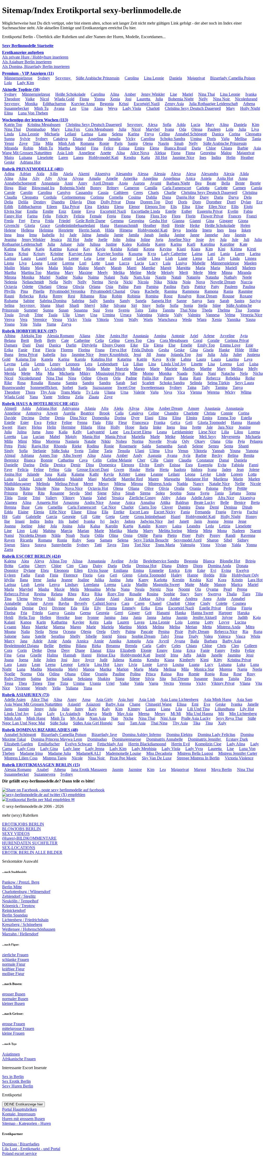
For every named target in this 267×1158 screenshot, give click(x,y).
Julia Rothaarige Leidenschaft (213, 103)
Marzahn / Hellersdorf (20, 934)
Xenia (115, 99)
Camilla (150, 188)
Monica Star (204, 669)
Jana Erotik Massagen (89, 769)
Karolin (111, 526)
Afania (90, 408)
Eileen (52, 206)
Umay (80, 315)
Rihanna (87, 296)
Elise (199, 206)
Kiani (181, 249)
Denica (59, 465)
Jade (73, 235)
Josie (200, 239)
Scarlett (148, 383)
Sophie (169, 594)
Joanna (10, 526)
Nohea (121, 441)
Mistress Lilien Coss (21, 758)
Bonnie (47, 460)
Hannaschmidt (126, 225)
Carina (24, 565)
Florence (70, 575)
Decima (27, 418)
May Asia (125, 713)
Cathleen (121, 192)
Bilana (81, 645)
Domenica (107, 465)
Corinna (97, 197)
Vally (178, 315)
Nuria (84, 535)
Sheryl (89, 305)
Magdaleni (56, 479)
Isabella (48, 235)
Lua (24, 436)
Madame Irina (31, 753)
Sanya (197, 300)
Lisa (211, 364)
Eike (134, 345)
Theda (207, 310)
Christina (249, 192)
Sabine (28, 300)
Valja (225, 138)
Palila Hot (150, 378)
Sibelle (91, 636)
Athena (249, 103)
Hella (149, 469)
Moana (10, 631)
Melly (253, 368)
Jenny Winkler (153, 94)
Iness (171, 427)
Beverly (80, 603)
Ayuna (179, 641)
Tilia (36, 143)
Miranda (11, 148)
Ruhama (11, 300)
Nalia (25, 631)
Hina (101, 427)
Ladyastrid (96, 432)
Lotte (96, 263)
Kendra (130, 157)
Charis (153, 192)
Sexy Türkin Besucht (151, 540)
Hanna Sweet (202, 612)
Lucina (240, 622)
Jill (148, 354)
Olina (113, 535)
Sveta (78, 450)
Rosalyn (184, 296)
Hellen (45, 617)
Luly (36, 368)
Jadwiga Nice (151, 521)
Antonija (133, 641)
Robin (28, 148)
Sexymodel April (188, 540)
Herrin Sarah (90, 230)
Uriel (110, 683)
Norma (26, 674)
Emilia (32, 211)
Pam (137, 286)
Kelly (77, 432)
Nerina (97, 282)
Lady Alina (236, 744)
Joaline (83, 580)
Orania (195, 488)
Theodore (12, 99)
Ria (245, 631)
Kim (255, 124)
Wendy (41, 688)
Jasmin (240, 235)
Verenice (40, 319)
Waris (148, 319)
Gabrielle (33, 516)
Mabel (55, 436)
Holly (115, 427)
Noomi (184, 589)
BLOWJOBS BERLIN (21, 829)
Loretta (10, 436)
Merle (198, 272)
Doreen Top (150, 202)
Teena (251, 493)
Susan (64, 310)
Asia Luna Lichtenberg (179, 699)
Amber (130, 94)
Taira (139, 310)
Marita (132, 530)
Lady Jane (71, 748)
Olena (148, 143)
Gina (210, 220)
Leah (25, 584)
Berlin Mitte (12, 887)
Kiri (209, 580)
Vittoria (102, 319)
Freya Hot (118, 350)
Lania (225, 253)
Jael (171, 521)
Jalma (86, 235)
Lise (173, 94)
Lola (8, 82)
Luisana (25, 157)
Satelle (40, 636)
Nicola (143, 282)
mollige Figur (13, 973)
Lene (100, 258)
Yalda (236, 545)
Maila (90, 368)
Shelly (75, 636)
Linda (9, 134)
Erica (191, 650)
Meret (88, 483)
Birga (8, 188)
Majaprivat (196, 78)
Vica (181, 392)
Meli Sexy (207, 436)
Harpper (225, 612)
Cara (125, 603)
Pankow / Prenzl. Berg (20, 882)
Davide (10, 418)
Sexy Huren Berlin (17, 1086)
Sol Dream (180, 678)
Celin (97, 460)
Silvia (149, 678)
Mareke (41, 627)
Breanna (113, 645)
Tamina (221, 387)
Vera (23, 319)
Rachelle (152, 291)
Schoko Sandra (172, 138)
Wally (133, 319)
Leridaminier (182, 432)
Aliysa (134, 408)
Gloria (30, 225)
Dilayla (76, 202)
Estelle (170, 211)
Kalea (127, 244)
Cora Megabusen (99, 129)
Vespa (57, 319)
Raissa (166, 674)
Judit (103, 660)
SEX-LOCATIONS (18, 847)
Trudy (193, 636)
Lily (221, 258)
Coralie (214, 340)
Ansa (86, 699)
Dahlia (151, 197)
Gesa (21, 655)
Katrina (56, 249)
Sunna (9, 138)
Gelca (175, 422)
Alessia (160, 173)
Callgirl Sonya (104, 603)
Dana (166, 197)
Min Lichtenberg (243, 713)
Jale (210, 427)
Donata (242, 565)
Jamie (118, 235)
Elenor (134, 206)
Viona (205, 545)
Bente (240, 183)
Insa (183, 427)
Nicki (127, 282)
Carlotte (221, 188)
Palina (123, 286)
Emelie (186, 345)
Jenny (39, 709)
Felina (231, 608)
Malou (226, 153)
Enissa (124, 148)
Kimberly (187, 660)
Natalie (90, 441)
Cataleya (60, 138)
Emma (111, 608)
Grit (148, 612)
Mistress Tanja (54, 758)
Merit (183, 272)
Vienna (196, 392)
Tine (51, 683)
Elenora (127, 465)
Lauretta (144, 99)
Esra (189, 465)
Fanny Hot (13, 216)
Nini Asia (168, 718)
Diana (78, 138)
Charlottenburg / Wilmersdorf (26, 891)
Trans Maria (71, 392)
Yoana (9, 324)
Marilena (220, 479)
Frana (100, 350)
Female (96, 216)
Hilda (109, 230)
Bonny (95, 188)
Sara (211, 300)
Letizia (224, 526)
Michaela (51, 134)
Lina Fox (72, 129)
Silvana (120, 305)
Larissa (87, 134)
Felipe (67, 422)
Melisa (174, 627)
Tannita (168, 310)
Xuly (222, 723)
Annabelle (12, 603)
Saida (146, 446)
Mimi (22, 441)
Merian (191, 627)
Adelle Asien (202, 498)
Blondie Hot (230, 561)
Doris (211, 138)
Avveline (227, 335)
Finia (54, 575)
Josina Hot (13, 474)
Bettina (65, 645)
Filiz (109, 422)
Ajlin (54, 173)
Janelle (216, 655)
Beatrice (87, 413)
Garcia (51, 516)
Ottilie (143, 535)
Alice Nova (139, 153)
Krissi (124, 103)
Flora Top (158, 216)
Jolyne (227, 617)
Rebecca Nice (225, 631)
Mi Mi (176, 713)
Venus (183, 450)
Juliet (237, 354)
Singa (121, 636)
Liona (9, 263)
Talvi (165, 636)
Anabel (42, 769)
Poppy (215, 535)
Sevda (74, 493)
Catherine (82, 340)
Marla (9, 589)
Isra (63, 354)
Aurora (139, 183)
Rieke (77, 446)
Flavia (50, 350)
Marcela (122, 368)
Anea (207, 598)
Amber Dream (171, 408)
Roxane (246, 296)
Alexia (228, 173)
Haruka (243, 612)
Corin (22, 650)
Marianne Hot (196, 479)
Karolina (208, 244)
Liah (169, 258)
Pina (24, 291)
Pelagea (256, 441)
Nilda (55, 535)
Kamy (143, 580)
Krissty (39, 253)
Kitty (218, 660)
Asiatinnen (11, 1054)
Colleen (250, 645)
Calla (119, 413)
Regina (40, 594)
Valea (208, 636)
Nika (158, 282)
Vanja (153, 683)
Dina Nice (78, 418)
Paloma (212, 488)
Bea (198, 183)
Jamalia (114, 138)
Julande (33, 474)
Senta (228, 446)
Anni (68, 183)
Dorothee (214, 202)
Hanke (224, 350)
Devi (43, 608)
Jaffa (187, 655)
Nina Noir (222, 99)
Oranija (101, 674)
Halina (52, 655)
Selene (197, 446)
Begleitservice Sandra (161, 561)
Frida (49, 220)
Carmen (239, 188)
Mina (36, 441)
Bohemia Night (180, 99)
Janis (198, 521)
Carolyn (63, 192)
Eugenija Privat (209, 211)
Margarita (172, 479)
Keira (94, 622)
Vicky (131, 138)
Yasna (251, 319)
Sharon (213, 540)
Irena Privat (28, 354)
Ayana (59, 108)
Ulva (169, 450)
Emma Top (226, 418)
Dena (51, 650)
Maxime (85, 272)
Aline (100, 335)
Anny (82, 183)
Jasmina (234, 655)
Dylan (246, 202)
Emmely (129, 608)
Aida (40, 173)
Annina (160, 335)
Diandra (58, 202)
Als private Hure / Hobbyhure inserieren (35, 57)
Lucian (38, 436)
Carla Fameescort (176, 188)
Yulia (37, 324)
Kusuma (135, 253)
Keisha (116, 249)
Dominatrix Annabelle (164, 739)
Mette (26, 373)
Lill (210, 258)
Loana (37, 263)
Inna (7, 235)
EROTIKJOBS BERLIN (23, 824)
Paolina (170, 286)
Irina (174, 655)
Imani (20, 521)
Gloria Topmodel (212, 422)
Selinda (196, 383)
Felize (250, 650)
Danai (224, 460)
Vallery (51, 498)
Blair (23, 188)
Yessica (118, 498)
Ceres (138, 192)
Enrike (118, 512)
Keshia (195, 580)
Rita (41, 493)
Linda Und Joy (173, 364)
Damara (10, 345)
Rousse (228, 296)
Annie (99, 641)
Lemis (39, 364)
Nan (114, 718)
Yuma (51, 324)
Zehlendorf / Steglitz (19, 896)
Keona (148, 249)
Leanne (157, 474)
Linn (21, 530)
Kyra (152, 253)
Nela (244, 373)
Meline (135, 272)
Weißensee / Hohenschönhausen (28, 929)
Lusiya (181, 263)
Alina (114, 94)
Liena (197, 258)
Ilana (24, 580)
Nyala (172, 441)
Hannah (69, 655)
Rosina (152, 594)
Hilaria (86, 427)
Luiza (9, 368)
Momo (148, 373)
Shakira (104, 678)
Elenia (39, 512)
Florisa (9, 612)
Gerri (118, 612)
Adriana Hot (30, 162)
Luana (194, 664)
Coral (197, 340)
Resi (71, 296)
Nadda (182, 483)
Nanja (242, 669)
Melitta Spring (170, 530)
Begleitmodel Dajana (21, 645)
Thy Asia (48, 392)
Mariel (187, 94)
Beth (38, 340)
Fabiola (238, 465)
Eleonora (61, 570)
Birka (96, 645)
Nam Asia (142, 277)
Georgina (208, 153)
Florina (84, 350)
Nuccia (246, 282)
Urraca (125, 315)
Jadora (129, 521)
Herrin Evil (180, 744)
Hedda (208, 575)
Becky (217, 455)
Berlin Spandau (15, 915)
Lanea (78, 157)
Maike (75, 368)
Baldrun (182, 502)
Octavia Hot (98, 488)
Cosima (134, 197)
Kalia (63, 432)
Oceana (69, 631)
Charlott (153, 108)
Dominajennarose (126, 739)
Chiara (226, 148)
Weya (112, 108)
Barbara (210, 641)
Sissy (146, 305)
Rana (183, 378)
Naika (78, 277)
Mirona (10, 277)
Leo (73, 108)
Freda (9, 220)
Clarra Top (147, 507)
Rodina (93, 446)
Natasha (212, 277)
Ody (185, 441)
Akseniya (102, 173)
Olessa (196, 129)
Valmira (194, 315)
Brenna (10, 507)
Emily (159, 465)
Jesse (242, 521)
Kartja (128, 526)
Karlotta (160, 580)
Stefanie (39, 450)
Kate (243, 244)
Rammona (190, 291)
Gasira (69, 612)
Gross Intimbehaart (150, 516)
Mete (212, 272)
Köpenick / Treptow (18, 905)
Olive (149, 488)
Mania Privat (115, 436)
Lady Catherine (174, 253)
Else (171, 345)
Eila (85, 608)
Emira (139, 148)
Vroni (118, 319)
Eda (74, 608)
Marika (105, 669)
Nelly (203, 99)
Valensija (187, 545)
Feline (39, 469)
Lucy (153, 263)
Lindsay (71, 584)
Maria (200, 268)
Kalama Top (26, 359)
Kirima (236, 249)
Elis (174, 206)
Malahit (76, 479)
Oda (182, 129)
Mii (221, 713)
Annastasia (50, 183)
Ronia (62, 540)
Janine (179, 235)
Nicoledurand (246, 99)
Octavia (10, 286)
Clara (83, 565)
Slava (24, 545)
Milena (120, 483)
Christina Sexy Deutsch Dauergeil (193, 108)
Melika (119, 272)
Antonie (178, 335)
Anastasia (141, 335)
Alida (244, 173)
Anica (190, 178)
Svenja (124, 310)
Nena (53, 631)
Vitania (86, 498)
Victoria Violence (239, 758)
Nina (72, 378)
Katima (10, 249)
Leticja (83, 664)
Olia (229, 441)
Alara (98, 108)
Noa (169, 589)
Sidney (243, 540)
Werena (213, 392)
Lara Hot (255, 580)
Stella (202, 305)
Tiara (246, 594)
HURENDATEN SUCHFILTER (30, 843)
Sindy (9, 450)
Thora (30, 392)
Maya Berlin (221, 769)
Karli (191, 244)
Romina (152, 296)
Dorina (120, 418)
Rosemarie (128, 446)
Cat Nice (108, 507)
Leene (74, 258)
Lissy (118, 664)
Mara (25, 627)
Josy (76, 660)
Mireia (192, 530)
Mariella (138, 436)
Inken (246, 230)
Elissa (91, 512)
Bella (225, 183)
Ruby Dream (15, 678)
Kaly (93, 709)
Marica (236, 584)
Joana (161, 354)
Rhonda (60, 446)
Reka (43, 296)
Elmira (191, 418)
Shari (60, 305)
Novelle (155, 441)
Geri (113, 575)
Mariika (115, 530)
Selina (9, 305)
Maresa (59, 627)
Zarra (8, 549)
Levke (206, 474)
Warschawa (167, 319)
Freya (149, 134)
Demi (214, 507)
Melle (151, 272)
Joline (145, 239)
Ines (202, 157)
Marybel (153, 129)
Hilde (239, 350)
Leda (209, 526)
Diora (198, 565)
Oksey (200, 441)
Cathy (161, 645)
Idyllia (9, 580)
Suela (82, 387)
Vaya (168, 392)
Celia (99, 340)
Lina (152, 364)
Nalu (124, 277)
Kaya (156, 359)
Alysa (62, 178)
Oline (85, 674)
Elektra (103, 206)
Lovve (224, 622)
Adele (38, 641)
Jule (235, 239)
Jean (240, 469)
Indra (49, 521)
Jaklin (201, 655)
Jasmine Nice (183, 157)
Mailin (9, 268)
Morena (225, 669)
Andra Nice (94, 502)
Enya (90, 211)
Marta (153, 669)
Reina (28, 493)
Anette (105, 153)
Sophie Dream (143, 636)
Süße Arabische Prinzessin (97, 78)
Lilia (225, 432)
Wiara (202, 319)
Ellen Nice (217, 206)
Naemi (255, 530)
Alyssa (77, 178)
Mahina (49, 530)
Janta (8, 709)
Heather (247, 157)
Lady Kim (25, 82)
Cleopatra (253, 134)
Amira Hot (119, 335)
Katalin (144, 526)
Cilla (154, 460)
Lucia (195, 124)
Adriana (27, 455)
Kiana (169, 660)
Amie (52, 641)
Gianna (178, 220)
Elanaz (95, 650)
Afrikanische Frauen (19, 1059)
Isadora (180, 469)
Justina (114, 580)
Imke (157, 427)
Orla (116, 378)
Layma (10, 364)
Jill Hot (161, 157)
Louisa (178, 664)
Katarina (124, 359)
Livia (133, 664)
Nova (200, 282)
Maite (105, 368)
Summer (31, 310)
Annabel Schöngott (191, 134)
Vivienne (22, 688)
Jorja (159, 239)
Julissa (95, 244)
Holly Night (250, 108)
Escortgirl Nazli (147, 103)
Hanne (192, 575)
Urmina (108, 315)
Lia (125, 364)
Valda (139, 683)
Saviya (255, 300)
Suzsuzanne (102, 387)
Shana (45, 305)
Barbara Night (178, 183)
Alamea (10, 502)
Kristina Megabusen (43, 124)
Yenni (9, 143)
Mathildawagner (17, 483)
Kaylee (78, 622)
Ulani (139, 450)
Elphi (248, 206)
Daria (196, 148)
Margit (165, 268)
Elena (154, 148)
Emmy (162, 650)
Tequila (124, 450)
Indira (216, 157)
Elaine (23, 512)
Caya (83, 460)
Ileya (177, 230)
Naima (93, 277)
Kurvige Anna (83, 103)
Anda (66, 641)
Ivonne (93, 617)
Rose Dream (207, 296)
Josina (67, 526)
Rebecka (26, 296)
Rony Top (115, 594)
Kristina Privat (239, 660)
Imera (207, 230)
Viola (86, 319)
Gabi (17, 516)
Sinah (179, 143)
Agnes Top (48, 455)
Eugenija (205, 465)
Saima (36, 678)
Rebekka (233, 378)
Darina (28, 465)
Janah (149, 235)
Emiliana (120, 570)
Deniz (76, 465)
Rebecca (213, 378)
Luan (109, 263)
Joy (212, 239)
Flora (176, 216)
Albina (9, 335)
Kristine (56, 253)
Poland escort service (19, 1153)
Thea (23, 683)
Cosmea (239, 603)
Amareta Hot (47, 502)
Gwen (119, 469)
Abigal (9, 455)
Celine (153, 413)
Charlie (170, 192)
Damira (184, 507)
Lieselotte (45, 157)
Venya (9, 319)
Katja (145, 157)
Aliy (36, 178)
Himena (125, 230)
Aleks (118, 408)
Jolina (130, 239)
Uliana (109, 392)
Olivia (164, 488)
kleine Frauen (13, 1033)
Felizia (79, 216)
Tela (247, 678)
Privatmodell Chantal (107, 291)
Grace (45, 225)
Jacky (114, 521)
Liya (255, 129)
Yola (23, 324)
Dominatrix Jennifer (205, 739)
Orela (101, 631)
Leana (162, 432)
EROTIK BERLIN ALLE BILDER (32, 852)
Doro (196, 202)
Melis (74, 589)
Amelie (112, 178)
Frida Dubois (142, 350)
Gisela (208, 350)
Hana (104, 225)
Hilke (253, 350)
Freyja (236, 512)
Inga (232, 230)
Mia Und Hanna (199, 713)
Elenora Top (155, 206)
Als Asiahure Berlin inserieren (27, 62)
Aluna (106, 455)
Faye (8, 469)
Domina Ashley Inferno (141, 734)
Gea (101, 575)
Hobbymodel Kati (103, 157)
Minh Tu (41, 108)
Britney (113, 188)
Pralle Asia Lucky (196, 718)
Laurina (232, 359)
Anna (242, 178)
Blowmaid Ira (43, 188)
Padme (131, 378)
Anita (221, 598)
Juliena (118, 660)
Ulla (66, 315)
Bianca (29, 460)
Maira (9, 157)
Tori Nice (142, 545)
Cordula (50, 197)
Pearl (227, 589)
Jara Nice (225, 427)
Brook (104, 413)
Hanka (180, 612)
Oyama (212, 589)
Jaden (226, 469)
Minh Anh (66, 143)
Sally (93, 300)
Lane (114, 432)
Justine (111, 244)
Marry (148, 530)
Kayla (100, 249)
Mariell (231, 268)
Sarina (51, 678)
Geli (188, 422)
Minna (227, 272)
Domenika (100, 418)
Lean (36, 664)
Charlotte (191, 413)
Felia (47, 216)
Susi (96, 310)
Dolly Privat (111, 202)
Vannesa (213, 315)
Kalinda (143, 244)
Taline (94, 450)
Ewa (37, 422)
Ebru (45, 570)
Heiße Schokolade (70, 94)
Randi (230, 535)
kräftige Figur (13, 969)
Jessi (137, 354)
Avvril (164, 641)
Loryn (162, 664)
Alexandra (209, 173)
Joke (41, 526)
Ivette (196, 427)
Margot (200, 769)
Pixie (179, 631)
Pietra (172, 535)
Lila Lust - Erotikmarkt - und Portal (31, 1149)
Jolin (116, 239)
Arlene (209, 335)
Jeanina (10, 239)
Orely (115, 631)
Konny (161, 526)
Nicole (255, 483)
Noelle (9, 674)
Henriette (66, 230)
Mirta (207, 530)
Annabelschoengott (20, 183)
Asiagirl (74, 704)
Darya (233, 197)
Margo (139, 368)
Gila (67, 469)
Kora (222, 580)
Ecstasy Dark (237, 739)
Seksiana (85, 678)
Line (8, 530)
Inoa (20, 235)
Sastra (133, 143)
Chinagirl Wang (158, 704)
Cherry (40, 565)
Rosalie (135, 594)
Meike (170, 436)
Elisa (186, 206)
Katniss (135, 660)
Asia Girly (104, 699)
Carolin (26, 192)
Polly (200, 535)
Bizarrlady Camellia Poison (232, 78)
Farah (40, 575)
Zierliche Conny (142, 498)
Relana (57, 594)
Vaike (30, 99)
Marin (238, 479)
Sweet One (126, 387)
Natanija (193, 277)
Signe (102, 493)
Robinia (133, 296)
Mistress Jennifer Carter (237, 753)
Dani (26, 345)
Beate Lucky (204, 502)
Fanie (22, 350)
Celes (176, 645)
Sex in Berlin (13, 1076)
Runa (257, 631)
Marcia (66, 530)
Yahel (101, 498)
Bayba (63, 603)
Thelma (223, 310)
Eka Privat (71, 206)
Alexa (152, 124)
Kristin (237, 580)
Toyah (24, 315)
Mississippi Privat (110, 373)
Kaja (257, 617)
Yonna (99, 99)
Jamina (110, 617)
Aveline (117, 561)
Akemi (83, 173)
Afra (104, 408)
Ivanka (251, 94)
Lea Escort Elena (137, 432)
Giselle (36, 655)
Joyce (89, 660)
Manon (220, 584)
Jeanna (213, 521)
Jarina (166, 617)
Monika (31, 103)
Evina (226, 570)
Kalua (95, 526)
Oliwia (78, 286)
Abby (166, 498)
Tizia (64, 683)
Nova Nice (74, 488)
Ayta (244, 335)
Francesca (140, 422)
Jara (226, 235)
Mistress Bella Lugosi (195, 753)
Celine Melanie (119, 460)
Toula (9, 315)
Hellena (27, 230)
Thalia (231, 594)
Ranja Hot (40, 446)
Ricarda (26, 540)
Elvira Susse (98, 570)
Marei (131, 268)
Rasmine (245, 291)
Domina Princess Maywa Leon (56, 739)
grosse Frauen (13, 1024)
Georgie (69, 516)
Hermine (68, 427)
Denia (60, 418)
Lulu (23, 368)
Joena (23, 660)
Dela (248, 197)
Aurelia (69, 413)
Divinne (58, 608)
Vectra (168, 683)
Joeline (26, 526)
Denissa (230, 507)
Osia (109, 286)
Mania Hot (91, 436)
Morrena (53, 441)
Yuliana (72, 688)
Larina (255, 253)
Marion (123, 669)
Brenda (131, 645)
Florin (191, 216)
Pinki (22, 446)
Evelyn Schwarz (78, 744)
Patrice (200, 286)
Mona (222, 530)
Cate (65, 340)
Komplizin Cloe (208, 744)
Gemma (117, 220)
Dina (90, 465)
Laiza (176, 526)
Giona (243, 220)
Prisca (151, 674)
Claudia (10, 197)
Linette (197, 364)
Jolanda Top (181, 354)
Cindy (205, 603)
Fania (185, 512)
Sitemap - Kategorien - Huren (26, 1123)
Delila (23, 202)
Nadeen (238, 530)
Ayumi (155, 183)
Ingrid (160, 655)
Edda (8, 512)
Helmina (46, 230)
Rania (228, 291)
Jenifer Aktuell (205, 617)
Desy (65, 650)
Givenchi (11, 225)
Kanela (47, 359)
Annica (82, 641)
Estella (246, 418)
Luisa (253, 364)
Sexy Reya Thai (229, 718)
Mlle (133, 373)
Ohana (70, 674)
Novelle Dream (222, 282)
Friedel (64, 220)
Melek (142, 627)
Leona (190, 474)
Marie (155, 368)
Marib (107, 713)
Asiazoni (93, 704)
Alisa (120, 153)
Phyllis (9, 291)
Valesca (224, 636)
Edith (8, 206)
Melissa (169, 669)
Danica (218, 134)
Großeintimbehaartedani (75, 225)
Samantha (164, 446)
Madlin (142, 584)
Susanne (201, 678)
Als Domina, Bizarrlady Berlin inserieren (36, 66)
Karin (41, 622)
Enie (249, 345)
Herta (164, 469)
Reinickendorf (14, 910)
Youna (235, 450)
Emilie (48, 211)
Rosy (251, 674)
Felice (108, 148)
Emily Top (206, 345)
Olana (215, 441)
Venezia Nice (251, 315)
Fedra (235, 650)
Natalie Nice (219, 483)
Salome (10, 636)
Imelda (191, 230)
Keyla (109, 474)
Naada (182, 373)
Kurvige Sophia (110, 253)
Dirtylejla (89, 345)
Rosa (21, 383)
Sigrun (9, 545)
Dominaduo (36, 129)
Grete (124, 516)
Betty (51, 340)
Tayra (111, 545)
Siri (134, 305)
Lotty (209, 622)
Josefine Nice (179, 239)
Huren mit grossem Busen (23, 1118)
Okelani (44, 286)
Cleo (235, 645)
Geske (9, 162)
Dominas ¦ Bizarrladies (20, 1144)
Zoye (23, 143)
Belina (233, 455)
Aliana (84, 335)
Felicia (22, 469)
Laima (197, 253)
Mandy (100, 268)
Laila (108, 622)
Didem (182, 565)
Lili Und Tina (198, 709)
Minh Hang (35, 718)
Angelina (95, 138)
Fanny (220, 650)
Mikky (85, 373)
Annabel (238, 598)
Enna (177, 650)
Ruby (76, 540)
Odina (54, 674)
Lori (82, 263)
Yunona (252, 450)
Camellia (55, 507)
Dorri (231, 202)
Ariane (32, 603)
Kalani (9, 622)
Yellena (64, 397)
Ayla (186, 455)
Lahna (186, 359)
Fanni (253, 465)
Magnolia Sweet (166, 584)
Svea (109, 310)
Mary (230, 108)
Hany (22, 427)
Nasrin (163, 143)
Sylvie (25, 138)
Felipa (54, 469)
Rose (237, 674)
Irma (33, 235)
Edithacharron (54, 103)
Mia (39, 373)
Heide (180, 225)
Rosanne (57, 493)
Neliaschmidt (33, 282)
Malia (53, 268)
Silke (104, 305)
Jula (223, 239)
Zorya (66, 324)
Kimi (204, 660)
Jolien (51, 660)
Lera (88, 364)
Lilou (238, 432)
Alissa (77, 561)
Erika (8, 350)
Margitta (183, 268)
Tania (256, 138)
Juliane (66, 244)
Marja (138, 669)
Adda (181, 124)
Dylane (29, 570)
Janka (51, 580)
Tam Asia (137, 723)
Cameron (131, 188)
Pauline (119, 674)
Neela (257, 669)
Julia (159, 99)
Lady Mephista (144, 748)
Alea (25, 561)
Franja (221, 512)
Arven (48, 603)
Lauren (123, 622)
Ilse (7, 521)
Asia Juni (126, 699)
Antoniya (33, 413)
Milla (8, 441)
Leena (50, 664)
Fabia (248, 211)
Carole (9, 192)
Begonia (107, 103)
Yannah (218, 450)
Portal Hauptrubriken (19, 1109)
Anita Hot (225, 178)
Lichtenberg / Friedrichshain (25, 920)
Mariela (107, 627)
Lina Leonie (154, 78)
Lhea (156, 258)
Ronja (210, 674)
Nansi (9, 535)
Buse (25, 507)
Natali (176, 277)
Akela (68, 173)
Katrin (142, 359)
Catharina (66, 460)
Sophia (175, 493)
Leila (25, 364)
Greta (110, 516)
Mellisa (241, 138)
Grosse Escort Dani (93, 469)
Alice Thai (39, 699)
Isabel (73, 521)
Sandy (125, 300)
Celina (164, 134)
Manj (92, 479)
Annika (115, 641)
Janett (184, 521)
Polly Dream (198, 631)
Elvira (144, 465)
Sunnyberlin (61, 545)
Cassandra (84, 192)
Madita (36, 669)
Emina (138, 570)
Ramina (170, 291)
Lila (178, 709)
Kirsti (251, 249)
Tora (125, 545)
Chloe (211, 148)
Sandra (108, 300)
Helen (245, 225)
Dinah (247, 507)
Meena (143, 713)
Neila (39, 631)
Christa (210, 413)
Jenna (228, 521)
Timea (37, 683)
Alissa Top (58, 561)
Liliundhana (225, 709)
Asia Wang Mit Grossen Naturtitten (33, 704)
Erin (188, 570)
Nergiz (155, 589)
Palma (130, 631)
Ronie (104, 143)
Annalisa (147, 502)
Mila (49, 143)
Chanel (155, 603)
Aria (149, 641)
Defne (44, 418)
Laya (248, 359)
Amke (175, 598)
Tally (206, 387)
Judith (243, 617)
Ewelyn (242, 570)
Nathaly (230, 277)
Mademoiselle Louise (123, 753)
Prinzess (11, 493)
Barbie (242, 148)
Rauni (9, 296)
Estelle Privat (210, 608)
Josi (128, 99)
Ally (48, 178)
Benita (249, 455)
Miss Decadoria (159, 753)
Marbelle (109, 479)
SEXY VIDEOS (16, 833)
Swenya (214, 594)
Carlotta (202, 188)
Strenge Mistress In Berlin (198, 758)
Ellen (78, 570)
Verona (185, 683)
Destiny (39, 202)
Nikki (106, 441)
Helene (10, 230)
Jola (53, 526)
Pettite (242, 488)
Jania (137, 617)
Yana (33, 397)
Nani (212, 373)
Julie (80, 244)
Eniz (62, 211)
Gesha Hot (158, 220)
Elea (88, 206)
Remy (58, 296)
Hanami (163, 612)
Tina (7, 598)
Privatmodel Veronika (67, 291)
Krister (124, 474)
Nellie (240, 483)
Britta (8, 565)
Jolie (37, 660)
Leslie (142, 258)
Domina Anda (219, 565)
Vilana (245, 683)
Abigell (10, 408)
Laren (63, 157)
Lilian (138, 364)
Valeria (163, 315)
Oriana (94, 286)
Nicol (44, 99)
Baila (194, 641)
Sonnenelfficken (44, 387)
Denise (28, 608)
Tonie (22, 498)
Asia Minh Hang (217, 699)
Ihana (8, 354)
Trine (38, 315)
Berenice (11, 460)
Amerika (130, 178)
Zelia (79, 397)
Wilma (246, 392)
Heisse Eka (106, 655)
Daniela (175, 78)
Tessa (178, 636)
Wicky (230, 392)
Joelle (102, 239)
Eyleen (10, 575)
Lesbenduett (108, 364)
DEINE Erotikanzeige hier (23, 1104)
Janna (151, 617)
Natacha (228, 373)
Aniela (206, 178)
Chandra (171, 413)
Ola (198, 589)
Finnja (246, 608)
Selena (117, 134)
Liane (182, 258)
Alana (100, 598)
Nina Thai (206, 94)
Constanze (205, 460)
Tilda (8, 498)
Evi (213, 570)
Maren (153, 479)
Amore (193, 408)
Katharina (59, 622)
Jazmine (135, 769)
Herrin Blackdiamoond (147, 744)
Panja (157, 535)
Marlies (189, 368)
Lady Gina (49, 748)
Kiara (195, 249)
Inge (78, 617)
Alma (149, 408)
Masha (43, 589)
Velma (230, 315)
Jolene (254, 469)
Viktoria (200, 450)
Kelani (132, 249)
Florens (67, 350)
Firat (36, 350)
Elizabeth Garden (18, 744)
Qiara (134, 291)
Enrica (174, 570)
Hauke (134, 469)
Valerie (139, 392)
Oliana (133, 488)
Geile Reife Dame (90, 220)
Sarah (224, 300)
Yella (56, 688)
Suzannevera (44, 774)
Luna (21, 669)
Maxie (59, 589)
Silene (135, 678)
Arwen (52, 413)
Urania (95, 683)
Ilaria (143, 427)
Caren (139, 603)
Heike (195, 225)
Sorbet (67, 387)
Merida (10, 373)
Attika (165, 502)
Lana (102, 134)
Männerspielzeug (18, 78)
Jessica (56, 239)
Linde (221, 474)
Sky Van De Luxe (157, 758)
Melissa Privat (66, 483)
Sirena (145, 493)
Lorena (68, 263)
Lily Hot (247, 709)
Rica (85, 594)
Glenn (127, 575)
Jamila (134, 235)
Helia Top (27, 617)
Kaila (61, 474)
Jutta (129, 580)
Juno (49, 432)
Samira (71, 383)
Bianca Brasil (175, 148)
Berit (25, 340)
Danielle (11, 465)
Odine (86, 378)
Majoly (71, 436)
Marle (155, 436)
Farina (32, 216)
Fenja (111, 216)
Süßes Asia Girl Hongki (92, 723)
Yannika (233, 319)
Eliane (76, 512)
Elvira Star (13, 211)
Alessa (142, 173)
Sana (26, 636)
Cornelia (116, 197)
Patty (215, 286)
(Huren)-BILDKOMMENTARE (29, 838)
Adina (9, 173)
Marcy (9, 641)
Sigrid (107, 636)
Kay (86, 249)
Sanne (182, 300)
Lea (163, 769)
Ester (24, 422)
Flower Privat (212, 216)
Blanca (209, 561)
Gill (84, 516)
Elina (8, 113)
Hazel (175, 516)
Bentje (255, 183)
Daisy (97, 565)
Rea (180, 674)
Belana (10, 340)
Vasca (240, 636)
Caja (39, 507)
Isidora (196, 469)
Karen (160, 244)
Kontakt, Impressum (18, 1114)
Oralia (179, 488)
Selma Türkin (218, 383)
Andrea (191, 598)
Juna (48, 474)
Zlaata (94, 397)
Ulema (22, 598)
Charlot (127, 507)
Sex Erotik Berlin (16, 1081)
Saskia (67, 678)
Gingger (226, 220)
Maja (39, 268)
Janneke (211, 235)
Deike (37, 650)
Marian (83, 530)
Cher (141, 460)
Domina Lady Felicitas (216, 734)
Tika (196, 723)
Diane (80, 650)
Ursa (124, 392)
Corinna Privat (237, 340)
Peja (241, 441)
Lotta (252, 474)
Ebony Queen (113, 345)
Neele (247, 277)
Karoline (227, 244)
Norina (137, 441)
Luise (23, 479)
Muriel (44, 277)
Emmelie (156, 570)
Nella (53, 282)
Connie (227, 413)
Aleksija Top (31, 335)
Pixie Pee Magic (123, 758)
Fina (94, 148)
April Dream (103, 183)
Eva (207, 704)
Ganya (53, 612)
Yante (47, 397)
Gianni (195, 220)
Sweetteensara (152, 387)
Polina (135, 674)
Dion (91, 202)
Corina (234, 134)
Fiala (97, 422)
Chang (134, 704)
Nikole (40, 488)
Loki (34, 530)
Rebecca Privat (16, 594)
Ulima (154, 450)
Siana (119, 678)
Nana (125, 589)
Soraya (40, 545)
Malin (68, 268)
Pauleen (214, 129)
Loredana (91, 584)
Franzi (251, 216)
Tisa (238, 310)
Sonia (188, 305)
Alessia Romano (60, 335)
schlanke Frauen (15, 959)
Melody (167, 272)
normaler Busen (15, 998)
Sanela (140, 300)
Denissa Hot (146, 565)
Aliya (160, 598)
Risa (103, 296)
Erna (159, 608)
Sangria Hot (161, 300)
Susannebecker (16, 108)
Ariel (194, 335)
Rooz (168, 296)
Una (84, 108)
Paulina (249, 286)
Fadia (25, 575)
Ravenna (248, 535)
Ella (105, 512)
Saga (91, 540)
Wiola (255, 636)
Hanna (236, 422)
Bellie (49, 645)
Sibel (228, 540)
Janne (194, 235)
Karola (80, 359)
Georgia (102, 612)
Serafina (58, 636)
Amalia (95, 178)
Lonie (52, 263)
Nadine (62, 277)
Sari (133, 383)
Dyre (135, 418)
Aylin (133, 561)
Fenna (82, 422)
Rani (197, 378)
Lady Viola (132, 108)
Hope (129, 427)
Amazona (71, 502)
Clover (167, 507)
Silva (116, 493)
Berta (255, 502)
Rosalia (37, 383)
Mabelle (198, 263)
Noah (70, 535)
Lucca (124, 263)
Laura (26, 258)
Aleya (39, 561)
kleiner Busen (13, 1003)
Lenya (54, 584)
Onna (127, 535)
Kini (221, 249)
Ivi (62, 235)
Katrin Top (13, 124)
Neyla (113, 282)
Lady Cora (26, 748)
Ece (259, 202)
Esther (186, 211)
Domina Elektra (179, 734)
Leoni (126, 258)
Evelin (233, 211)
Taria (108, 450)
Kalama (77, 474)
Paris (118, 143)
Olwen (102, 378)
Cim (70, 565)
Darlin (71, 345)
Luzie (37, 479)
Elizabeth (128, 650)
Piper (186, 535)
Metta (207, 627)
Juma (36, 432)
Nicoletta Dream (32, 535)
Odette (27, 286)
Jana (124, 617)
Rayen (9, 540)
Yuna (87, 688)
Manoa (88, 669)
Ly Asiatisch (55, 368)
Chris (221, 645)
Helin (230, 157)
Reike (250, 378)
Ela (146, 345)
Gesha (164, 350)
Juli (246, 239)
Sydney (44, 78)
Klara (8, 253)
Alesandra (124, 173)
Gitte (96, 516)
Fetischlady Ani (110, 744)
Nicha (258, 373)
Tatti (98, 545)
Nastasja (72, 441)
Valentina (144, 315)
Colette (221, 603)
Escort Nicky (164, 512)
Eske (201, 570)
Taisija (233, 678)
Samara (106, 540)
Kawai (72, 249)
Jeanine (245, 427)
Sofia (167, 124)
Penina (163, 631)
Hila (223, 575)
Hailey (176, 575)
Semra (213, 446)
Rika (98, 594)
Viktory (68, 498)
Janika (164, 235)
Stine (217, 305)
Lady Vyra (194, 748)
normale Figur (13, 964)
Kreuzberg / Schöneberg (22, 924)
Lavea (139, 622)
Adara (181, 498)
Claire (168, 460)
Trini (36, 498)
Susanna (81, 310)
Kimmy (134, 709)
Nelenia (10, 282)
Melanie (187, 436)
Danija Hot (185, 197)
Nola (187, 282)
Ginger (134, 612)
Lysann (10, 627)
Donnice (11, 570)
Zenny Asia (174, 103)
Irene (37, 580)
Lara (8, 664)
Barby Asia (231, 641)
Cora (8, 650)
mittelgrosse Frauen (18, 1028)
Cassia (103, 192)
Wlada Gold (64, 99)
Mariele (171, 368)
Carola (256, 188)
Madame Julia (59, 753)
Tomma (253, 310)
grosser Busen (13, 994)
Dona (130, 202)
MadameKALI (88, 753)
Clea (151, 340)
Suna (191, 493)
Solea (160, 493)
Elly (97, 608)
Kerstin (178, 580)
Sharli (74, 305)
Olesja (86, 631)
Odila (99, 535)
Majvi (73, 669)
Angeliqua (171, 178)
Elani (149, 418)
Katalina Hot (101, 359)
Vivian (220, 545)
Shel (88, 493)
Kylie (170, 359)
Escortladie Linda (145, 211)
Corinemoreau (73, 197)
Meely (103, 272)
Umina (196, 138)
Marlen (254, 479)
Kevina (166, 249)
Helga (37, 427)
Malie (204, 584)
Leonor (67, 664)
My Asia (77, 718)
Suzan (218, 678)
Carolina (132, 78)
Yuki (51, 598)
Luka (241, 664)
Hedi (165, 225)
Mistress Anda (160, 483)
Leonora (73, 364)
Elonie (146, 650)
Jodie (88, 239)
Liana (165, 709)
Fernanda (202, 512)
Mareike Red (132, 479)
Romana (87, 143)
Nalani (109, 277)
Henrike (63, 617)
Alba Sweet (72, 455)
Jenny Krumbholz (114, 354)
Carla (146, 645)
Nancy (198, 483)
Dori (169, 202)
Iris (61, 521)
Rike (8, 383)
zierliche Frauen (15, 955)
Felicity (62, 216)
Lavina (57, 258)
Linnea (250, 258)
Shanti (243, 446)
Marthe (206, 368)
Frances (234, 216)
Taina (191, 387)
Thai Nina (188, 310)
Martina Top (31, 272)
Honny (251, 516)
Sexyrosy (63, 78)
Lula (167, 263)
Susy (199, 594)
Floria (88, 575)
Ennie (76, 211)
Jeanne (66, 580)
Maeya (91, 713)
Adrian (25, 173)
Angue (114, 502)
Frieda (37, 612)
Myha (111, 589)
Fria (24, 612)
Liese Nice (207, 432)
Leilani (70, 134)
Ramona (211, 291)
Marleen (249, 268)
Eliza (111, 650)
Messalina (92, 589)
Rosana (54, 383)
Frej (22, 220)
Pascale (147, 631)
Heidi (8, 617)
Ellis (235, 206)
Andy (137, 455)
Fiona (84, 99)
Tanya (238, 387)
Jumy (79, 709)
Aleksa (160, 153)
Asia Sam (244, 699)
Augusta (154, 455)
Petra (8, 446)
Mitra (250, 627)
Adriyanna (70, 408)
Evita (222, 465)
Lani (211, 253)
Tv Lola (92, 392)
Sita (163, 678)
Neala (139, 589)
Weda (187, 319)
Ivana (169, 129)
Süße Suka (60, 450)
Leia (87, 258)
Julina (22, 432)
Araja (123, 183)
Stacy (184, 594)
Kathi (94, 474)
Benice (240, 502)
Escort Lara (139, 512)
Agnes (84, 598)
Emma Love (230, 345)
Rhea (72, 594)
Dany (204, 197)
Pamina (152, 286)
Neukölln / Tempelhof (20, 901)
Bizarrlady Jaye (104, 734)
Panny (169, 378)
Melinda (43, 483)
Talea (152, 310)
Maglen (250, 263)
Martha (64, 148)
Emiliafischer (49, 744)
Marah (116, 268)
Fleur (122, 422)
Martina (53, 272)
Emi (195, 704)
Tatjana (235, 493)
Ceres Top (133, 340)
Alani (114, 598)
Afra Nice (226, 498)
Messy (103, 483)
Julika (99, 580)
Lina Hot (101, 664)
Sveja (204, 493)
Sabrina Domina (53, 300)
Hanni (86, 655)
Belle (224, 502)
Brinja (250, 561)
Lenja (39, 584)
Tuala (52, 315)
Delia (8, 202)
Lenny (55, 364)
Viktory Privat (222, 683)
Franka (159, 422)
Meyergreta (230, 436)
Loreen (237, 474)
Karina (133, 134)
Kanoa (25, 622)
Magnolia (55, 669)
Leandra (193, 526)
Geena (85, 612)
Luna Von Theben (33, 113)
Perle (227, 488)
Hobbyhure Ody (245, 575)
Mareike (148, 268)
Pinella (38, 291)
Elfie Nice (57, 512)
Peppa (242, 589)
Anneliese (86, 153)
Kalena (10, 561)
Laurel (41, 258)
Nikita (172, 282)
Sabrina (78, 300)
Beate (211, 183)
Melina (158, 627)
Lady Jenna (94, 748)
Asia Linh (65, 153)
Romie (194, 674)
